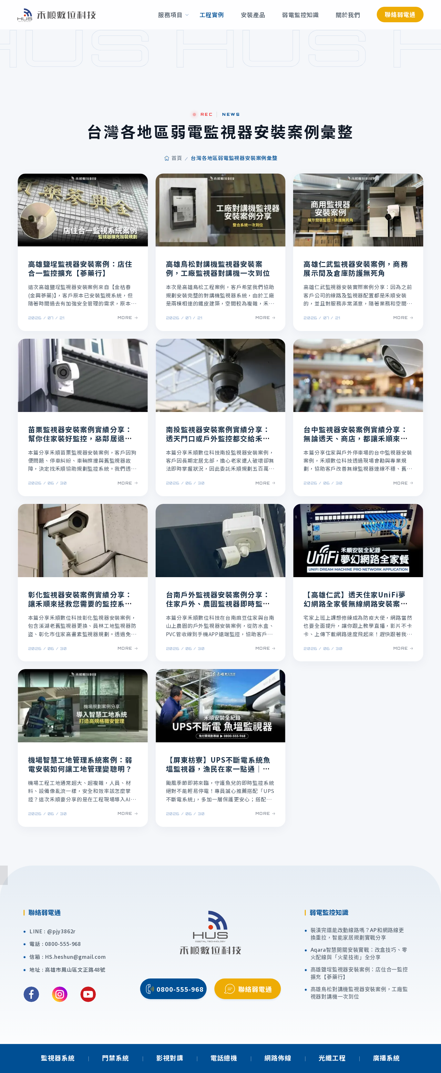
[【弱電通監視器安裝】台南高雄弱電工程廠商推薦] (56, 14)
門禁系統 (115, 1057)
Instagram (59, 994)
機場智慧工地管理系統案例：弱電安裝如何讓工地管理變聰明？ (80, 764)
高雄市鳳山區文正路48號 (75, 969)
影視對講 (169, 1057)
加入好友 (432, 862)
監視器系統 (58, 1057)
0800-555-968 (63, 944)
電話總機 (224, 1057)
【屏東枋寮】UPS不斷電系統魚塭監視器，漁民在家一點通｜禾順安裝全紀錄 (218, 769)
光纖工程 (332, 1057)
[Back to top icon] (431, 1058)
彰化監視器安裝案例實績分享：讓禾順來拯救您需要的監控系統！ (80, 603)
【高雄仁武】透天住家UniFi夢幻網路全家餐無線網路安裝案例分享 (355, 603)
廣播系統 (386, 1057)
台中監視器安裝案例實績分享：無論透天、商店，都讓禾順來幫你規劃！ (355, 438)
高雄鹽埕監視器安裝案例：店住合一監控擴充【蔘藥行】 (80, 268)
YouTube (88, 994)
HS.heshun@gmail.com (75, 956)
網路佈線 (278, 1057)
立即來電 (432, 765)
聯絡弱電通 (400, 14)
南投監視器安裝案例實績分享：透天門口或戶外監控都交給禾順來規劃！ (218, 438)
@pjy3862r (61, 931)
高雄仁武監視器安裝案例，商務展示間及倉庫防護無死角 (355, 268)
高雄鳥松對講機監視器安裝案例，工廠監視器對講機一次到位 (218, 268)
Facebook (31, 994)
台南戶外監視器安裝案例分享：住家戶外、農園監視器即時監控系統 (218, 603)
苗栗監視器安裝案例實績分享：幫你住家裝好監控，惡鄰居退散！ (80, 438)
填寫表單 (432, 813)
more (125, 317)
